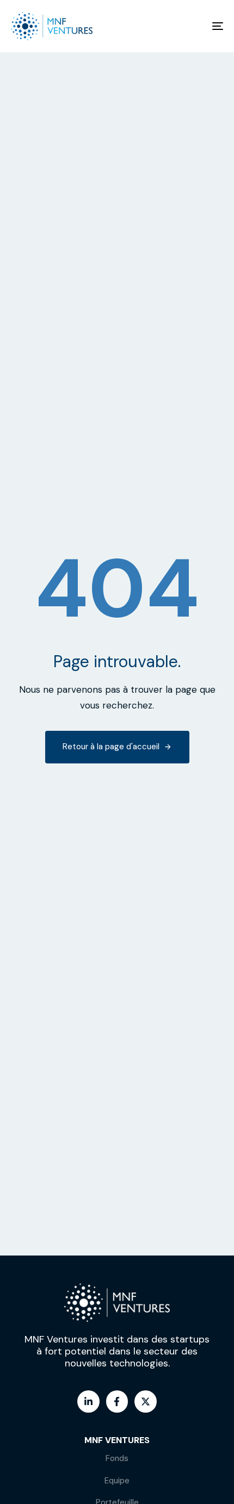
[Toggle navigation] (187, 26)
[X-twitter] (145, 1401)
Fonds (117, 1458)
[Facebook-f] (117, 1401)
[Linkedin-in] (88, 1401)
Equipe (117, 1480)
